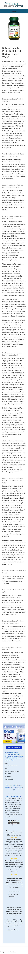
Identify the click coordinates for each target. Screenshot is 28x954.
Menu (14, 11)
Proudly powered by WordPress (8, 952)
